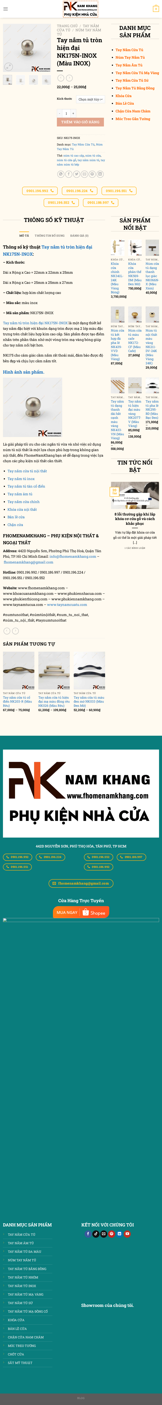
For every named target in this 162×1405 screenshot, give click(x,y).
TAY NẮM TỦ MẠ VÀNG (25, 1294)
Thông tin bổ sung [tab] (49, 235)
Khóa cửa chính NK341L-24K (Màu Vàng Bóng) (117, 278)
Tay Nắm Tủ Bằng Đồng (135, 88)
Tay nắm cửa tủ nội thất (27, 471)
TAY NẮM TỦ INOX (22, 1286)
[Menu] (5, 9)
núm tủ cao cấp (73, 155)
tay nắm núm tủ (88, 160)
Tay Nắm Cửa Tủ (83, 144)
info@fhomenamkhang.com (73, 556)
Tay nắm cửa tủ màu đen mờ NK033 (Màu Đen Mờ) (89, 701)
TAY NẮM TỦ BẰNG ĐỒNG (27, 1269)
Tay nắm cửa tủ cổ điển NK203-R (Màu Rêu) (17, 701)
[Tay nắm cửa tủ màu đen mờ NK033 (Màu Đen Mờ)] (89, 671)
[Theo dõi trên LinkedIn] (119, 1234)
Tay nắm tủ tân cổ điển (26, 486)
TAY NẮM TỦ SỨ (20, 1303)
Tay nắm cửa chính (24, 501)
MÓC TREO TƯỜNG (22, 1346)
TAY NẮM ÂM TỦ (21, 1243)
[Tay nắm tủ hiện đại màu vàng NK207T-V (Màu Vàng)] (135, 385)
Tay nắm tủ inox (21, 478)
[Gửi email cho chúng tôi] (103, 1234)
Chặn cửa (15, 524)
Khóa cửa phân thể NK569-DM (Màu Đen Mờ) (135, 274)
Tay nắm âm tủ (20, 494)
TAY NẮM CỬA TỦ (21, 1234)
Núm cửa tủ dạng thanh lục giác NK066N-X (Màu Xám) (152, 276)
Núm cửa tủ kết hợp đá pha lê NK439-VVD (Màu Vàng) (117, 344)
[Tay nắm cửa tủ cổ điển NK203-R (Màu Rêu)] (18, 671)
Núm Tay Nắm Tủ (79, 32)
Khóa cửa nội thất (22, 509)
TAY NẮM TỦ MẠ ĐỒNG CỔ (28, 1311)
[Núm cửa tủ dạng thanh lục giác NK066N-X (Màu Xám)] (152, 248)
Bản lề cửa (16, 517)
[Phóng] (8, 67)
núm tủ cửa (93, 155)
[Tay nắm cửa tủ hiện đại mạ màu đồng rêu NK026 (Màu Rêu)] (54, 671)
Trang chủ (67, 26)
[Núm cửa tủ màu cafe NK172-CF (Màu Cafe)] (135, 314)
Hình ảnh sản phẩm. (23, 372)
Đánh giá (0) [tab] (79, 235)
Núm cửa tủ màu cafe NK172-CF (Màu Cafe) (135, 340)
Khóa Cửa (124, 96)
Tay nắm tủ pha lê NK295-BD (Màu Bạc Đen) (152, 409)
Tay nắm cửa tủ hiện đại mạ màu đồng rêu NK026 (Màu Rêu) (54, 701)
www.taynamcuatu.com (67, 604)
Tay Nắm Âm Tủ (129, 65)
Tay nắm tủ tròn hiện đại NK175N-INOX (35, 323)
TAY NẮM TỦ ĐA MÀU (24, 1251)
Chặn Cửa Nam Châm (133, 111)
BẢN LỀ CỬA (17, 1329)
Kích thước (64, 98)
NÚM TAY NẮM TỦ (22, 1260)
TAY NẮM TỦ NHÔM (23, 1277)
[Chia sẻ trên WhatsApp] (60, 174)
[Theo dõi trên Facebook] (88, 1234)
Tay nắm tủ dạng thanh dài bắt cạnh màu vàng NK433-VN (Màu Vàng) (117, 419)
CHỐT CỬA (16, 1354)
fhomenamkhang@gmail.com (28, 562)
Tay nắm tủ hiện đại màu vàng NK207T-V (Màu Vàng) (134, 413)
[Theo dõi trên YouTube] (127, 1234)
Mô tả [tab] (24, 235)
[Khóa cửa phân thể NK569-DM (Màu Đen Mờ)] (135, 248)
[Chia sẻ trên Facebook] (68, 174)
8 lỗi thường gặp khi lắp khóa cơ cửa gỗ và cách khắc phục (135, 519)
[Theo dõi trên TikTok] (95, 1234)
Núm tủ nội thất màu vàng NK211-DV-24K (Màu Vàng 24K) (151, 346)
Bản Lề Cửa (125, 103)
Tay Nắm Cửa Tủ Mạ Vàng (137, 73)
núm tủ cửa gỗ (66, 160)
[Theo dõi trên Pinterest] (111, 1234)
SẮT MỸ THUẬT (20, 1363)
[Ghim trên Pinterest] (92, 174)
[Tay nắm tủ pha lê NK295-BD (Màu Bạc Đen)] (152, 385)
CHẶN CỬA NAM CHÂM (26, 1337)
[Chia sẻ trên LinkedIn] (100, 174)
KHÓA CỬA (16, 1320)
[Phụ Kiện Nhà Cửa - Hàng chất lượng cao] (81, 9)
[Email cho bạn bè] (84, 174)
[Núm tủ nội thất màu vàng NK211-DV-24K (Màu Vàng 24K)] (152, 314)
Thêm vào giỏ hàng (80, 122)
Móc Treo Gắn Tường (133, 119)
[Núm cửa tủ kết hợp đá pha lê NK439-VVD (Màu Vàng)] (117, 314)
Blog (81, 1398)
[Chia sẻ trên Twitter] (76, 174)
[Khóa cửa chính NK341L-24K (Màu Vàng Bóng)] (117, 248)
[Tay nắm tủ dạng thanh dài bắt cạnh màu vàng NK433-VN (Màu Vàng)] (117, 385)
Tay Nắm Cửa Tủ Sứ (132, 80)
